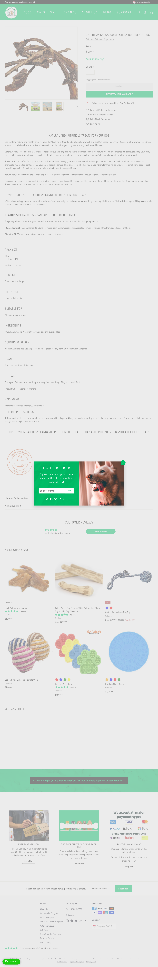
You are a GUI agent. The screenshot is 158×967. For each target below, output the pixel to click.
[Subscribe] (69, 490)
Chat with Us (13, 961)
